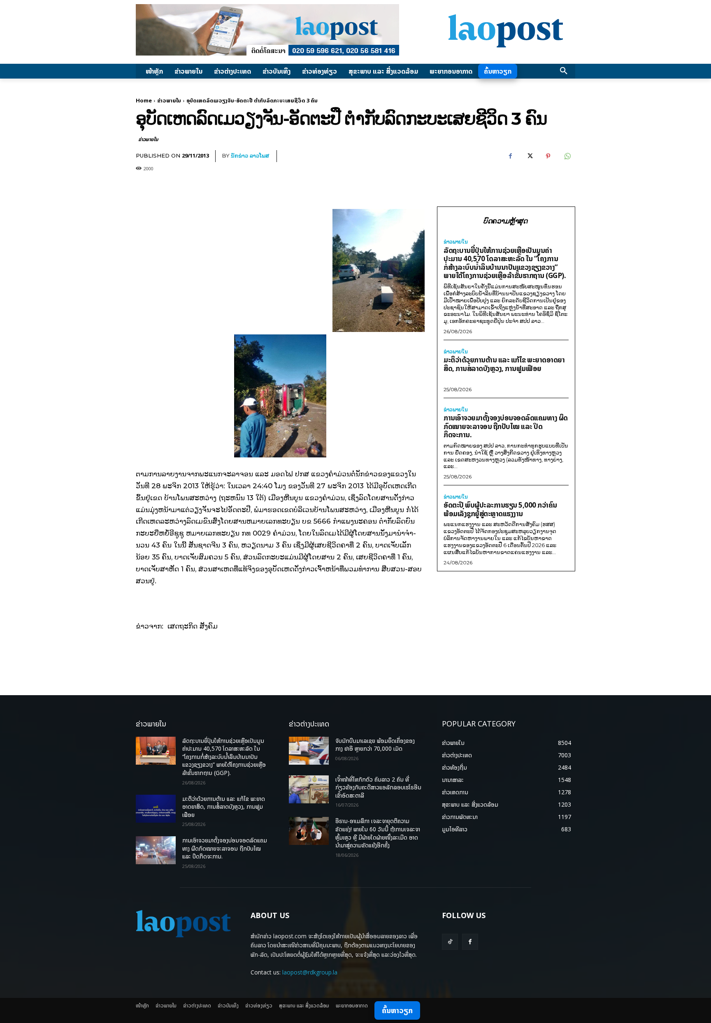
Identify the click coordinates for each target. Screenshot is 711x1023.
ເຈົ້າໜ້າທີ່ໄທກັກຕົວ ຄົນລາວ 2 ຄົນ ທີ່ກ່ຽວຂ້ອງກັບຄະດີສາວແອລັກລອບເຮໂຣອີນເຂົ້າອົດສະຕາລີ (378, 787)
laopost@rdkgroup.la (309, 972)
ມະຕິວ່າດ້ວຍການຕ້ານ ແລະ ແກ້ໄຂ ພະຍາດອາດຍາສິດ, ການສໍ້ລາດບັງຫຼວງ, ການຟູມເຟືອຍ (504, 364)
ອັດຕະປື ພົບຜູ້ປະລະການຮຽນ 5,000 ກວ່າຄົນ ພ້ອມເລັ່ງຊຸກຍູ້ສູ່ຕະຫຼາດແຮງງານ (500, 509)
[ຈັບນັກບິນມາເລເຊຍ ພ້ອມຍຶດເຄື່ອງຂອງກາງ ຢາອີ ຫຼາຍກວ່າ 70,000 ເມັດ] (309, 751)
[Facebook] (510, 156)
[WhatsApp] (567, 156)
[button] (563, 71)
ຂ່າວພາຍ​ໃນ (169, 100)
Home (144, 100)
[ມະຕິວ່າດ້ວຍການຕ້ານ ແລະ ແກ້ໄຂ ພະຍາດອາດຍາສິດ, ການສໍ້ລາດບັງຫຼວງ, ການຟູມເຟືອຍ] (156, 809)
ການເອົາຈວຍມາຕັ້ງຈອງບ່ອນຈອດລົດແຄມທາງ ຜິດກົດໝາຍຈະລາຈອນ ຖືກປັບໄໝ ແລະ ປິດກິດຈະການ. (506, 426)
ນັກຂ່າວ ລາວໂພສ (250, 155)
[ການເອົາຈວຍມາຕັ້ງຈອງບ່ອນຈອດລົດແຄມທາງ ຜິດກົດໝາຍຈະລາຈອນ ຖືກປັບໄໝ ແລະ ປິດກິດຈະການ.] (156, 850)
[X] (529, 156)
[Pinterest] (548, 156)
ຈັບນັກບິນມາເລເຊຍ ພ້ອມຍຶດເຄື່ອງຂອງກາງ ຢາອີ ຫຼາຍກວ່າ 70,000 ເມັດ (375, 745)
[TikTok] (450, 942)
